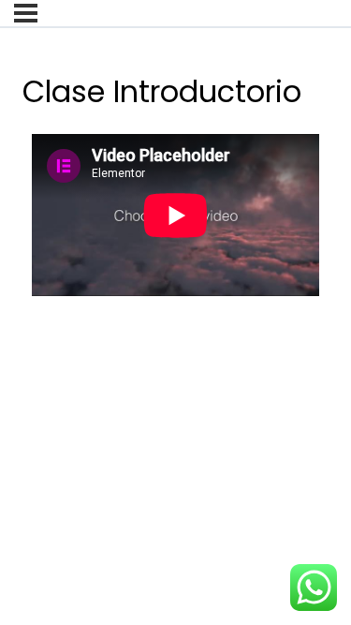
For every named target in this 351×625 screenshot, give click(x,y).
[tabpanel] (175, 224)
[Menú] (25, 13)
